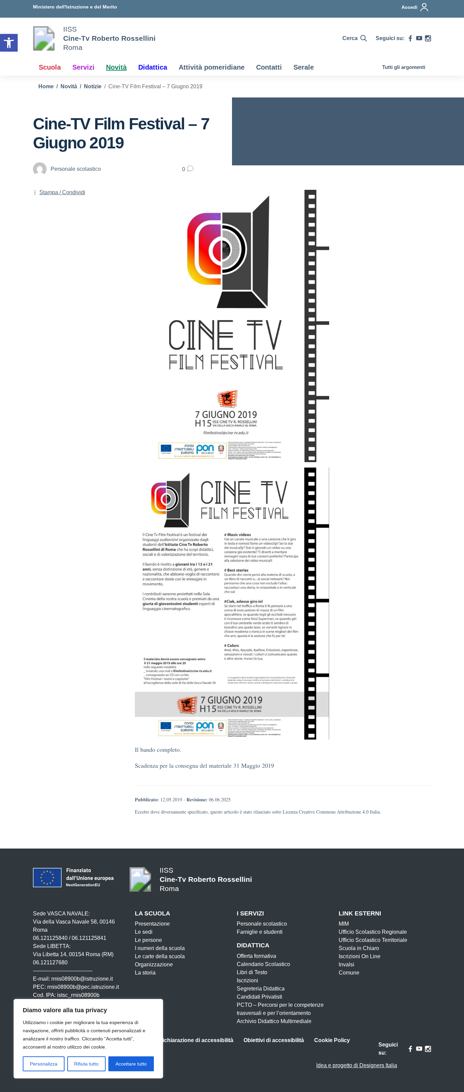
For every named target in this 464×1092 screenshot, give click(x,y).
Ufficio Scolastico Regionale (373, 932)
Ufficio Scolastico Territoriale (373, 940)
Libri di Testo (252, 972)
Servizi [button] (83, 67)
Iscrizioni (247, 980)
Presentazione (152, 924)
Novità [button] (116, 67)
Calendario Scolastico (263, 964)
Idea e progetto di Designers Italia (356, 1065)
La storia (145, 973)
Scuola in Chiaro (359, 948)
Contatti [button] (269, 67)
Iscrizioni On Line (359, 956)
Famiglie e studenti (260, 932)
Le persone (148, 940)
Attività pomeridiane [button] (212, 67)
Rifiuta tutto (86, 1064)
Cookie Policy (332, 1040)
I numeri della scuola (160, 948)
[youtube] (419, 38)
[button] (9, 43)
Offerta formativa (256, 956)
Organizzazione (154, 964)
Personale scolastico (262, 924)
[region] (88, 1038)
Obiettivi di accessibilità (274, 1040)
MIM (344, 924)
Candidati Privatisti (259, 997)
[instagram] (428, 38)
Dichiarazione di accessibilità (196, 1040)
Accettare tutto (131, 1064)
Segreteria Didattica (261, 988)
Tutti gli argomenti (403, 67)
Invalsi (346, 964)
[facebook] (410, 38)
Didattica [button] (152, 67)
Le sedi (144, 932)
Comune (349, 973)
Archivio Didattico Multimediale (274, 1021)
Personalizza (43, 1064)
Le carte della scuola (160, 956)
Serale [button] (303, 67)
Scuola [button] (50, 67)
